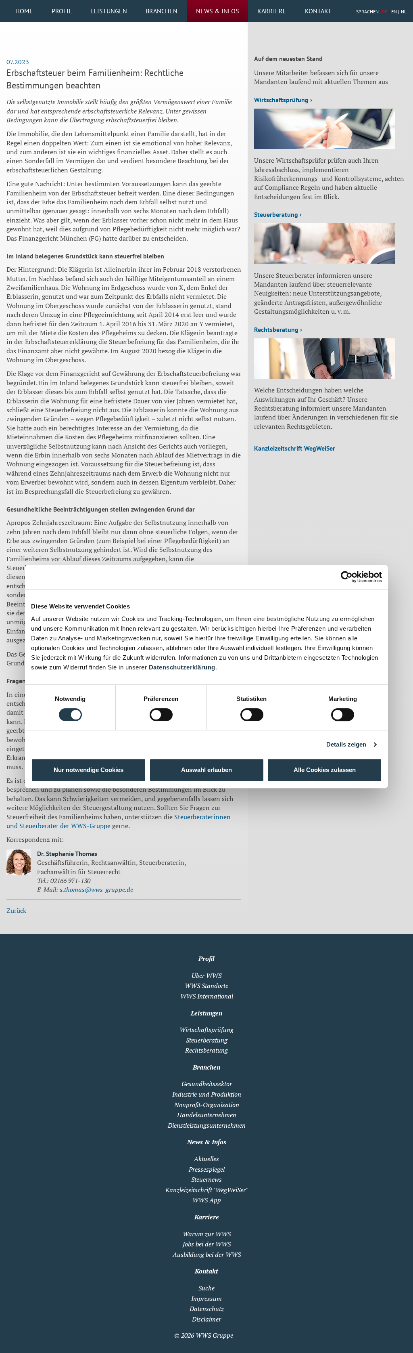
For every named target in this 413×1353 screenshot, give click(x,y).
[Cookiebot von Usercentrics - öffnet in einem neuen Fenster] (346, 577)
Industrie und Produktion (206, 1094)
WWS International (206, 996)
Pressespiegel (207, 1169)
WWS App (206, 1200)
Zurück (16, 910)
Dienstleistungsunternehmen (207, 1125)
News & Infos (217, 11)
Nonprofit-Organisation (206, 1104)
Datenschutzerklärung (182, 667)
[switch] (161, 714)
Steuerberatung (206, 1040)
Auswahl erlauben (206, 769)
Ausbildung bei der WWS (207, 1254)
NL (404, 11)
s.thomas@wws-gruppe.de (96, 889)
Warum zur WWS (207, 1233)
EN (394, 11)
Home (24, 11)
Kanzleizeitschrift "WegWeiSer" (206, 1189)
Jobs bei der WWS (207, 1244)
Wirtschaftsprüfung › (283, 100)
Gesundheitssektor (206, 1083)
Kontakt (318, 11)
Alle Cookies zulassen (325, 769)
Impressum (206, 1298)
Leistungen (108, 11)
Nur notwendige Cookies (88, 769)
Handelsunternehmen (206, 1114)
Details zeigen (346, 744)
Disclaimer (206, 1319)
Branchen (161, 11)
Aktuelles (206, 1158)
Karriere (271, 11)
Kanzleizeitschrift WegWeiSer (294, 448)
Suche (206, 1288)
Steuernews (206, 1179)
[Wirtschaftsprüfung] (324, 146)
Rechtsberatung (206, 1050)
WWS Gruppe (214, 1335)
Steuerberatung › (278, 214)
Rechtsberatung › (278, 329)
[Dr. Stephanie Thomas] (18, 863)
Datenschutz (207, 1308)
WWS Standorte (206, 985)
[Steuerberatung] (324, 261)
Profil (62, 11)
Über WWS (206, 975)
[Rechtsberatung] (324, 376)
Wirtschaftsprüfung (206, 1029)
